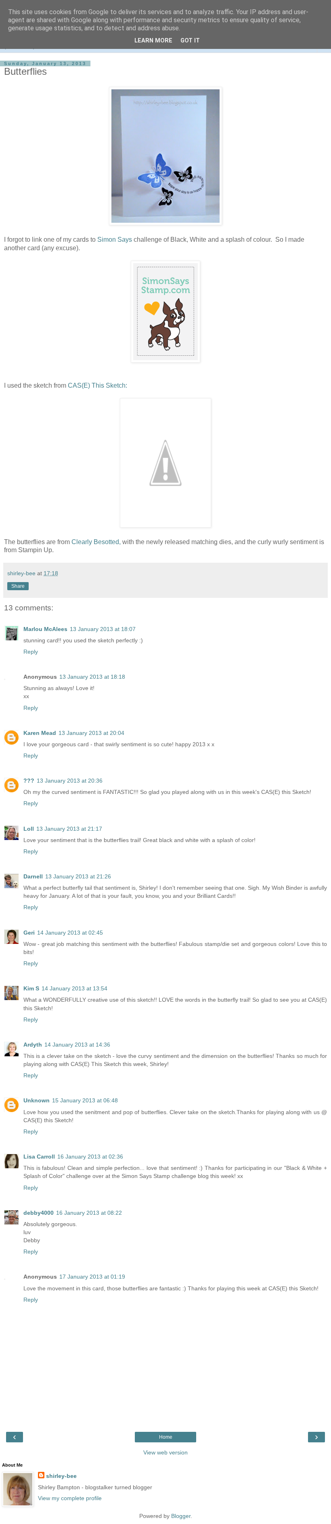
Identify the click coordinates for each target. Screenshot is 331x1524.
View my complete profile (70, 1498)
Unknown (36, 1100)
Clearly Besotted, (96, 541)
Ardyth (32, 1044)
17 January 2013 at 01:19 (92, 1276)
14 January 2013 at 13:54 (74, 988)
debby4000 (38, 1212)
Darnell (33, 876)
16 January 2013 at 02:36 (90, 1156)
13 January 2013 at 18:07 (103, 629)
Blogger (181, 1516)
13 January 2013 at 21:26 (78, 876)
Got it (190, 40)
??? (28, 780)
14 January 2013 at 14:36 (77, 1044)
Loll (28, 828)
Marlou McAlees (45, 629)
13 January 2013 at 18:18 (92, 676)
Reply (30, 651)
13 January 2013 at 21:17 (69, 828)
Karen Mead (39, 733)
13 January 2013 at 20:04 (91, 733)
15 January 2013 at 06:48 (85, 1100)
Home (165, 1437)
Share (18, 586)
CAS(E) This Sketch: (97, 385)
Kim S (31, 988)
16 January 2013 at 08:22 (89, 1212)
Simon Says (114, 239)
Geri (29, 932)
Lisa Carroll (39, 1156)
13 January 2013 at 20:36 (70, 780)
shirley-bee (61, 1476)
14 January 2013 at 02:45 (70, 932)
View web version (165, 1452)
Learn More (153, 40)
